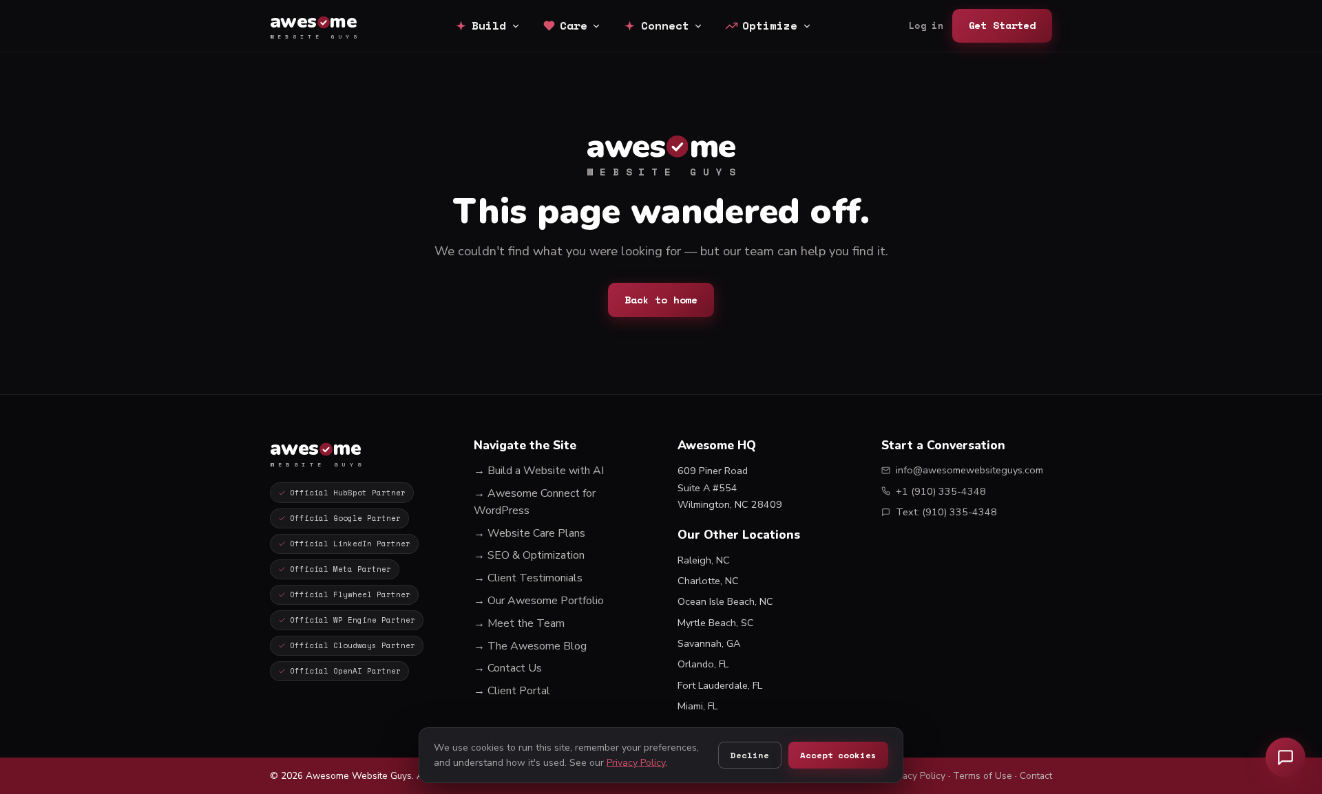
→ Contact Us (508, 668)
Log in (926, 25)
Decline (749, 755)
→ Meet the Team (519, 623)
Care (573, 25)
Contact (1036, 775)
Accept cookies (838, 755)
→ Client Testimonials (528, 578)
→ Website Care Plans (529, 533)
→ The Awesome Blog (530, 646)
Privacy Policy (916, 775)
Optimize (769, 25)
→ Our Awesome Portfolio (539, 600)
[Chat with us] (1285, 757)
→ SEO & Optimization (529, 555)
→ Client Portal (512, 690)
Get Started (1002, 25)
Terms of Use (982, 775)
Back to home (661, 299)
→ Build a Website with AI (539, 470)
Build (489, 25)
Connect (665, 25)
